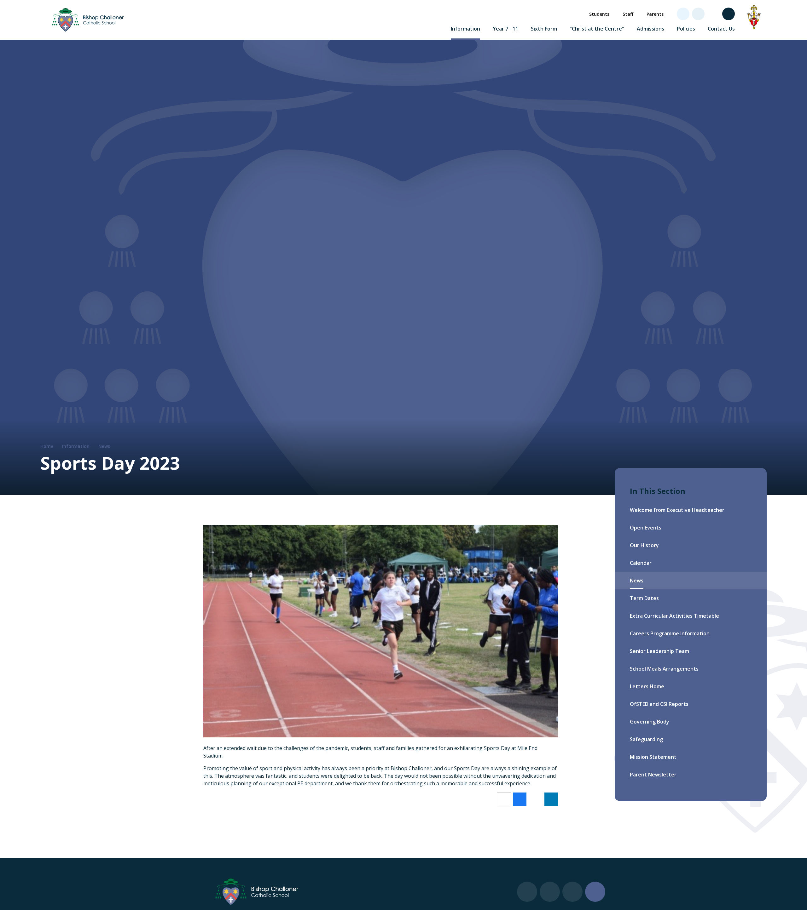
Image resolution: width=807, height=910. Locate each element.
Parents (655, 14)
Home (46, 446)
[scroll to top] (595, 892)
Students (599, 14)
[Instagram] (713, 14)
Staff (628, 14)
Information (76, 446)
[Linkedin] (698, 14)
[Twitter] (683, 14)
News (104, 446)
